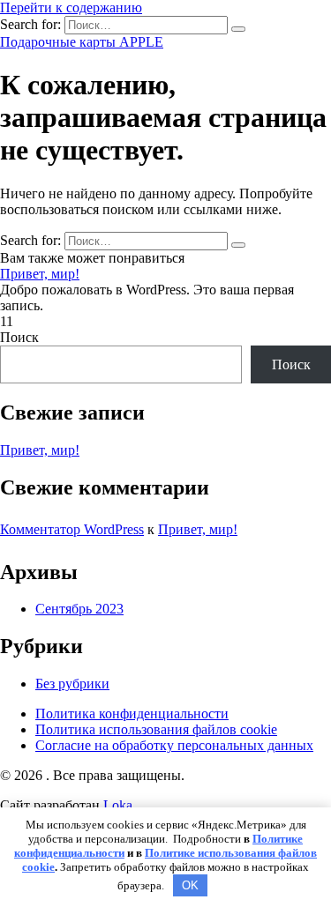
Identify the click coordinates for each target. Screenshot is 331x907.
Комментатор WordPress (72, 529)
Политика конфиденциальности (132, 713)
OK (190, 885)
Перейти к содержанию (71, 7)
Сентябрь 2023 (79, 608)
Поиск (19, 337)
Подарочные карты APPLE (81, 41)
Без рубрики (72, 683)
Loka (117, 805)
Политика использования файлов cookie (156, 729)
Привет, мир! (39, 273)
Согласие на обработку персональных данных (174, 745)
